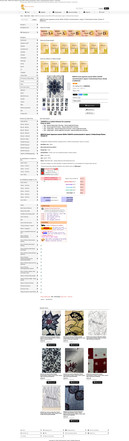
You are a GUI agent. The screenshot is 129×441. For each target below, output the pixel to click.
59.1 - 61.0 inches (55, 296)
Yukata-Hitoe (50, 128)
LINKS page (77, 166)
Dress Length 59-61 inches (71, 125)
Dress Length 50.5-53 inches (62, 130)
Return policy (77, 100)
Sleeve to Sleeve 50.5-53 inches (55, 125)
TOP (45, 125)
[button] (41, 86)
